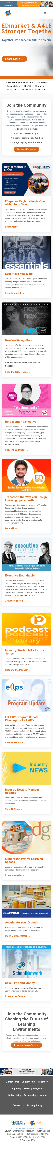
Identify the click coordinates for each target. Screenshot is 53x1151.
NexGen (42, 89)
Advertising (15, 1095)
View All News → (14, 809)
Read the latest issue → (18, 372)
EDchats (39, 86)
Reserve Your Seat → (16, 450)
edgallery (16, 1088)
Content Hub (28, 1081)
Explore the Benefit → (16, 996)
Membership (12, 1081)
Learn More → (14, 59)
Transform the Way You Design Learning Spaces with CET (26, 498)
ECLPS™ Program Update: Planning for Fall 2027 (22, 718)
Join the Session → (15, 600)
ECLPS (27, 86)
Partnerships (31, 1095)
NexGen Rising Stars (19, 340)
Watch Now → (12, 528)
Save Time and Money (20, 983)
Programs (38, 1088)
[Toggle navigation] (45, 13)
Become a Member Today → (26, 1045)
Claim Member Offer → (17, 936)
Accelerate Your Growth (21, 922)
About (43, 1095)
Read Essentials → (15, 293)
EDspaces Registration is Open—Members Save (25, 203)
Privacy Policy (34, 1105)
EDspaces (12, 89)
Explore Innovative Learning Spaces (24, 860)
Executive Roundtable (20, 575)
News (27, 1088)
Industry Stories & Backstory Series (24, 652)
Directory (42, 1081)
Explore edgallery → (16, 875)
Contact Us (19, 1105)
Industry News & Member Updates (22, 791)
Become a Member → (26, 149)
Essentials (28, 89)
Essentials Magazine (19, 273)
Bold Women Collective (19, 83)
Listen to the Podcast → (18, 670)
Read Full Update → (15, 742)
